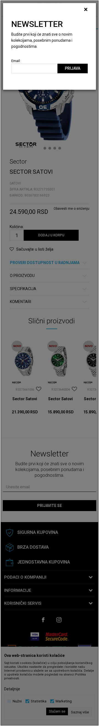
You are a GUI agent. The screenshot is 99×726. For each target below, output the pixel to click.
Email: (16, 61)
